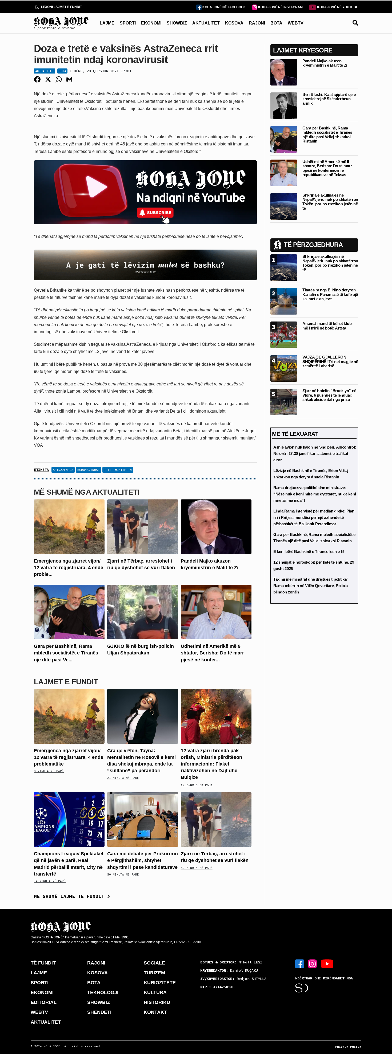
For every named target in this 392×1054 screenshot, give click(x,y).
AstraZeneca (63, 470)
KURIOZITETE (160, 982)
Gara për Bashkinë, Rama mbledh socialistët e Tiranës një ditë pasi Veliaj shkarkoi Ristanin (327, 135)
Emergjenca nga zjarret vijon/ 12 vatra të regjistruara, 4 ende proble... (68, 567)
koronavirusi (88, 470)
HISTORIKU (157, 1002)
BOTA (276, 23)
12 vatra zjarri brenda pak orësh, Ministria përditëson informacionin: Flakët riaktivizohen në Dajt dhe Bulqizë (211, 764)
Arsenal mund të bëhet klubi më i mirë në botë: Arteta (327, 325)
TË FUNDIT (43, 963)
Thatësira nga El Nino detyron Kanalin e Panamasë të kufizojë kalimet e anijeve (330, 294)
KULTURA (155, 992)
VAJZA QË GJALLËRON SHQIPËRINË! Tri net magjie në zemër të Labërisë (330, 361)
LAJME (107, 23)
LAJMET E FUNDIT (66, 682)
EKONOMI (151, 23)
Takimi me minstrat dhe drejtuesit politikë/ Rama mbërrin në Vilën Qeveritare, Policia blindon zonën (310, 585)
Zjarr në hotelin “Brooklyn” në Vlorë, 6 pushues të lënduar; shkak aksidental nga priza (329, 395)
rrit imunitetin (118, 470)
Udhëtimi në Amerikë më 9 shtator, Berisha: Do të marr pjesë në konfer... (212, 653)
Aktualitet (44, 71)
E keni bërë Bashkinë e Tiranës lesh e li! (308, 551)
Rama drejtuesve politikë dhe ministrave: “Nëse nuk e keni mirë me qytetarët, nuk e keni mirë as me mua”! (314, 494)
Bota (62, 71)
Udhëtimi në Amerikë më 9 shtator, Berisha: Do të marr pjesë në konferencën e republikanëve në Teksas (327, 168)
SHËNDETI (99, 1012)
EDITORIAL (44, 1002)
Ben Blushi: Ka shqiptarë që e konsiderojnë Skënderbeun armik (328, 98)
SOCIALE (154, 963)
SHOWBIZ (177, 23)
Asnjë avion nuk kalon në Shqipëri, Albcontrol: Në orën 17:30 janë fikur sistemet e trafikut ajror (314, 453)
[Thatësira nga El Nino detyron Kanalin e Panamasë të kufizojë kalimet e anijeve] (283, 301)
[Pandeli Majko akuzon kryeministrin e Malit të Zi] (216, 526)
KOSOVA (234, 23)
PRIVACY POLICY (348, 1047)
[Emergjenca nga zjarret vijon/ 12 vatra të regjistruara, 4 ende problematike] (69, 526)
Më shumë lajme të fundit (70, 896)
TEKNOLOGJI (102, 992)
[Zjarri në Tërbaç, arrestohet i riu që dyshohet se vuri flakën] (142, 526)
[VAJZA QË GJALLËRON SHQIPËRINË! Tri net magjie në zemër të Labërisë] (283, 368)
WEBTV (295, 23)
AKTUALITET (206, 23)
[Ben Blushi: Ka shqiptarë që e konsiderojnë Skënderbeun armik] (283, 105)
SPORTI (128, 23)
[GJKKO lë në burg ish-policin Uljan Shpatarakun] (142, 611)
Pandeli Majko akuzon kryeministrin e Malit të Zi (324, 63)
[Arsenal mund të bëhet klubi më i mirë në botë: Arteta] (283, 334)
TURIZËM (154, 972)
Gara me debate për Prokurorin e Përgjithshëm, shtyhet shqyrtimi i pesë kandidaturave (142, 860)
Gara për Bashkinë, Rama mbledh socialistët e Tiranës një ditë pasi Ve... (66, 653)
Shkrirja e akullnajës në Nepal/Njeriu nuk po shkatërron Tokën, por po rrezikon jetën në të (330, 202)
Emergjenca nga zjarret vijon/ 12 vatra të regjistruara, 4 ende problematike (68, 757)
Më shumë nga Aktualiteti (86, 492)
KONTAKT (155, 1012)
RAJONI (257, 23)
